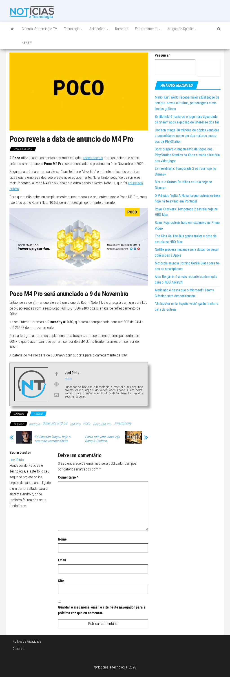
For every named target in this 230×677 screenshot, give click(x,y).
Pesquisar (162, 55)
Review (27, 42)
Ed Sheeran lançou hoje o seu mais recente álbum (52, 439)
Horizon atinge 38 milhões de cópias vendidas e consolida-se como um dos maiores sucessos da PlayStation (187, 136)
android (34, 424)
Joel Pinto (16, 460)
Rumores (121, 29)
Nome (62, 539)
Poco (86, 423)
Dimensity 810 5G (54, 423)
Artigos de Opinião (181, 29)
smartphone (122, 423)
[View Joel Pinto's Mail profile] (56, 395)
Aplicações (97, 29)
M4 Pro (75, 424)
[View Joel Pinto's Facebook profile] (56, 374)
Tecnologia (72, 29)
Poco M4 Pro (102, 424)
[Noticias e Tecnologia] (12, 29)
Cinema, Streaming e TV (39, 29)
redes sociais (93, 158)
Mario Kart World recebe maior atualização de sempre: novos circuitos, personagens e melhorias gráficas (187, 103)
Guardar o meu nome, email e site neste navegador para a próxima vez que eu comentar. (101, 610)
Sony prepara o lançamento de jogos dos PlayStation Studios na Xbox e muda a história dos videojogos (187, 155)
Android (38, 413)
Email (62, 560)
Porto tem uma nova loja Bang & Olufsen (102, 439)
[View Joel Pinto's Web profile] (56, 384)
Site (61, 581)
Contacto (18, 649)
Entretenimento (146, 29)
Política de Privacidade (27, 641)
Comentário (68, 477)
